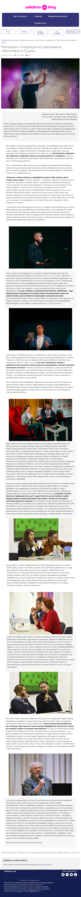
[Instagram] (67, 874)
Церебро (37, 276)
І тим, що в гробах (53, 276)
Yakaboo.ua (10, 871)
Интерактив (13, 40)
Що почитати (20, 16)
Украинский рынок (26, 40)
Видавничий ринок (57, 16)
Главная (4, 40)
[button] (8, 32)
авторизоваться (45, 865)
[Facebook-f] (63, 874)
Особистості (40, 23)
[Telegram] (71, 874)
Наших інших (26, 491)
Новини (38, 16)
